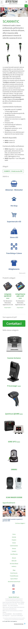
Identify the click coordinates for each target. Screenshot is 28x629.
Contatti (14, 551)
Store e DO (14, 237)
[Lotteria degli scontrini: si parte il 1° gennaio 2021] (14, 511)
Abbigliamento (14, 269)
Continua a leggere (19, 523)
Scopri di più (7, 307)
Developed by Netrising (18, 624)
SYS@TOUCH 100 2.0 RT (20, 296)
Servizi (14, 543)
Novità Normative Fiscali (14, 581)
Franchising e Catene (14, 253)
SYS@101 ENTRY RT (7, 296)
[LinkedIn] (13, 592)
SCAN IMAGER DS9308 (14, 497)
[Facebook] (13, 585)
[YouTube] (13, 589)
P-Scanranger (14, 386)
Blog (14, 570)
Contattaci (14, 323)
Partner (14, 548)
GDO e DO (14, 560)
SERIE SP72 (14, 442)
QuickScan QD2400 (14, 414)
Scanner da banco (14, 358)
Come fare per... (14, 573)
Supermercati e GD (14, 221)
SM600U (14, 469)
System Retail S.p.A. (14, 597)
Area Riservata (14, 554)
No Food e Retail (14, 563)
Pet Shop (14, 206)
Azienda (14, 537)
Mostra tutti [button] (22, 273)
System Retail (14, 578)
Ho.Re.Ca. (14, 566)
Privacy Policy (5, 618)
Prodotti (14, 540)
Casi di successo (14, 545)
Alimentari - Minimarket (14, 190)
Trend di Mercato (14, 576)
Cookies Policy (10, 618)
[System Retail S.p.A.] (14, 2)
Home (14, 534)
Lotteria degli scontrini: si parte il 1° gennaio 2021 (13, 520)
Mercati (14, 558)
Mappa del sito (16, 618)
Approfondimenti (9, 503)
